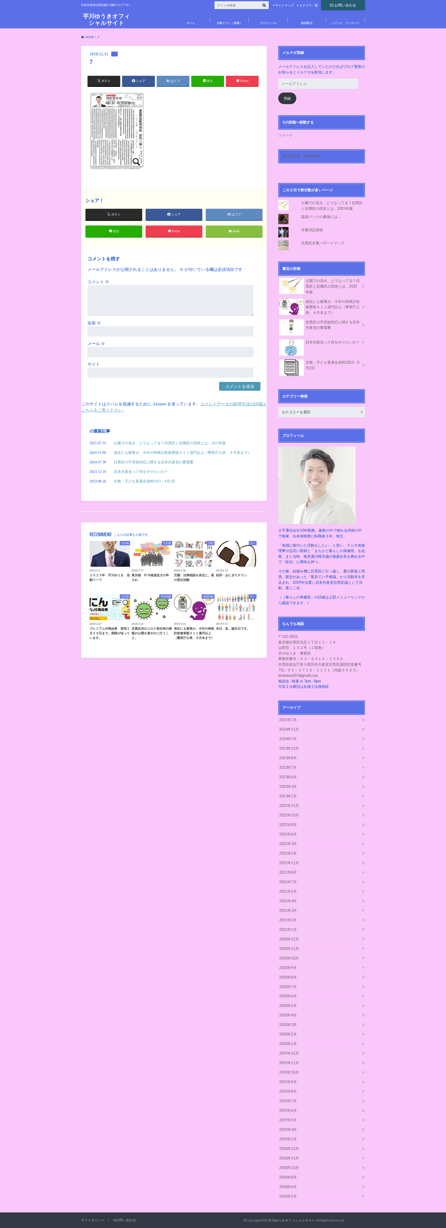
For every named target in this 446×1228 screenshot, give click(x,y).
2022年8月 (288, 824)
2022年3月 (288, 843)
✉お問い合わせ (124, 1220)
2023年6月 (288, 777)
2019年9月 (288, 1082)
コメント (98, 282)
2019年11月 (289, 1062)
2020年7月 (288, 986)
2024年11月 (289, 729)
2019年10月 (289, 1072)
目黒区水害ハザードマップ (323, 243)
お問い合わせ (345, 5)
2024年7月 (288, 739)
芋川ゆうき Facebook (300, 156)
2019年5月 (288, 1120)
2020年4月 (288, 1015)
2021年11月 (289, 863)
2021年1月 (288, 929)
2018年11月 (289, 1158)
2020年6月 (288, 996)
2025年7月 (288, 719)
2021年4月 (288, 901)
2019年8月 (288, 1091)
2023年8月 (288, 758)
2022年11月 (289, 805)
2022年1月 (288, 853)
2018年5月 (288, 1196)
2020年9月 (288, 967)
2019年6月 (288, 1110)
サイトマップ (284, 5)
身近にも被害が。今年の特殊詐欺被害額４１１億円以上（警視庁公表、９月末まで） (182, 452)
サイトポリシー (93, 1220)
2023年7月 (288, 767)
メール (96, 343)
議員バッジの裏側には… (320, 216)
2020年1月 (288, 1043)
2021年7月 (288, 882)
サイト (93, 364)
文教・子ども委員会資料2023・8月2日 (144, 481)
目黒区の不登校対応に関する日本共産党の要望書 (153, 462)
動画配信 (307, 22)
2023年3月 (288, 786)
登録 (287, 98)
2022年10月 (289, 815)
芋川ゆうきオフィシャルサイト (106, 19)
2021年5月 (288, 891)
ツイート (285, 135)
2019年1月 (288, 1139)
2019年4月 (288, 1129)
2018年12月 (289, 1148)
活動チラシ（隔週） (229, 22)
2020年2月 (288, 1034)
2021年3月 (288, 910)
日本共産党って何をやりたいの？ (141, 472)
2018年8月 (288, 1177)
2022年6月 (288, 834)
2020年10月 (289, 958)
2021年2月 (288, 920)
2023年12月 (289, 748)
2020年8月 (288, 977)
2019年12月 (289, 1053)
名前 (94, 323)
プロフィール (268, 22)
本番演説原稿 (312, 230)
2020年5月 (288, 1005)
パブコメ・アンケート (345, 22)
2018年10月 (289, 1167)
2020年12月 (289, 939)
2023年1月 (288, 796)
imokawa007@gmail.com (298, 675)
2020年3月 (288, 1024)
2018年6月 (288, 1186)
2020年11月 (289, 948)
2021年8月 (288, 872)
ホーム (191, 22)
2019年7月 (288, 1101)
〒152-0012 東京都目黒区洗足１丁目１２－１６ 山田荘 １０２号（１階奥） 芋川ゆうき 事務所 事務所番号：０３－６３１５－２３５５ (310, 647)
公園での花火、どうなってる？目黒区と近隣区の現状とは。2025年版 (170, 443)
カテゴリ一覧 (308, 5)
